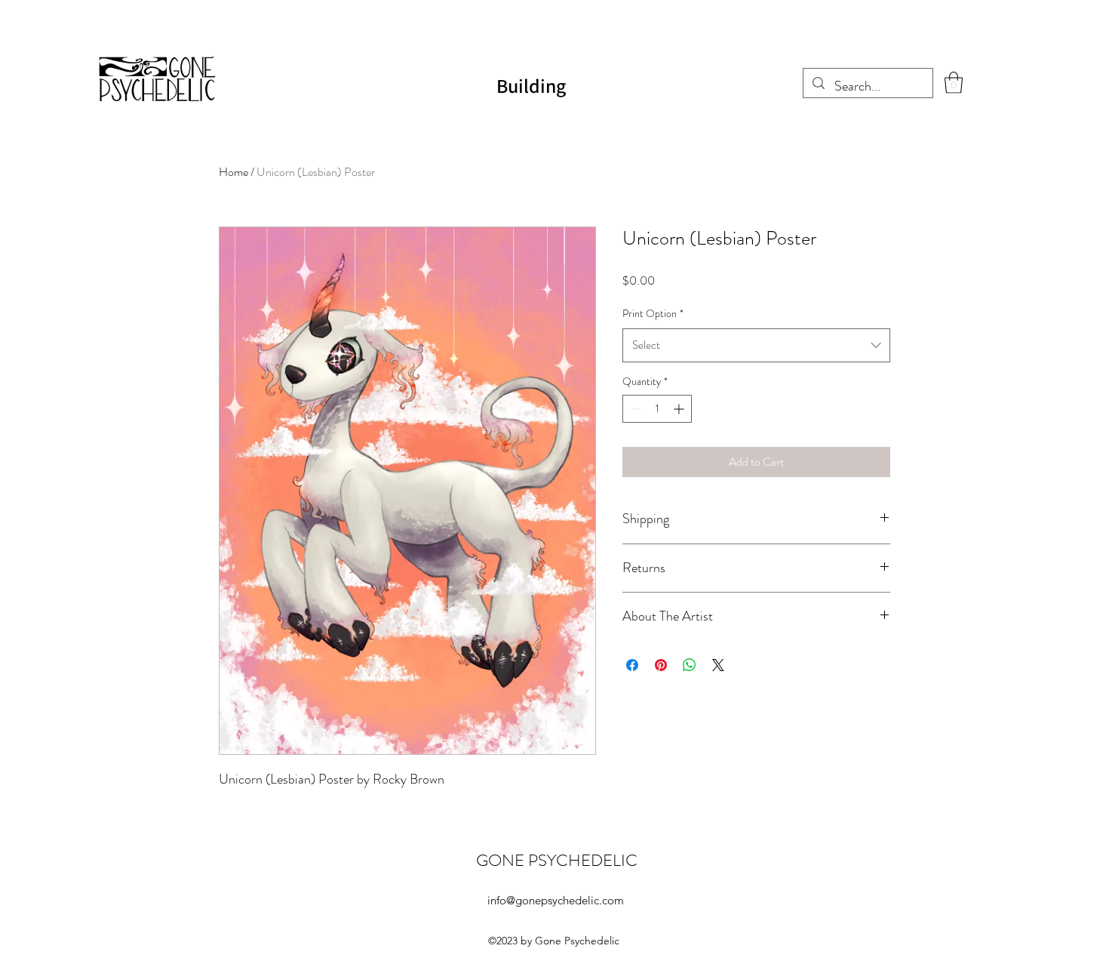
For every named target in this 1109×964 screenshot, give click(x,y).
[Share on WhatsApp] (689, 665)
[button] (954, 83)
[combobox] (756, 345)
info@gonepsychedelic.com (555, 900)
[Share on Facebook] (632, 665)
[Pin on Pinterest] (661, 665)
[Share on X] (718, 665)
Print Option (653, 313)
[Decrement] (634, 409)
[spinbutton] (657, 409)
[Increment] (680, 409)
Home (233, 171)
